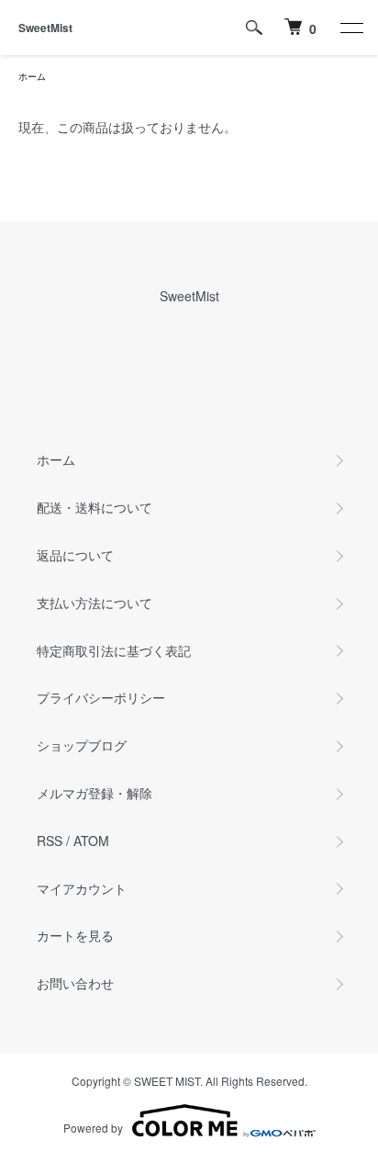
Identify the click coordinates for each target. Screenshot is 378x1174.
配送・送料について (94, 507)
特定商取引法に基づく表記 (114, 650)
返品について (75, 555)
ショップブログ (82, 745)
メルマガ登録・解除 (94, 793)
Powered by (93, 1127)
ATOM (91, 840)
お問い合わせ (75, 983)
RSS (49, 840)
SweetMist (45, 27)
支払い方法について (94, 602)
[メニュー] (350, 27)
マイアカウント (82, 888)
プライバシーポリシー (101, 697)
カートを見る (75, 935)
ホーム (32, 76)
